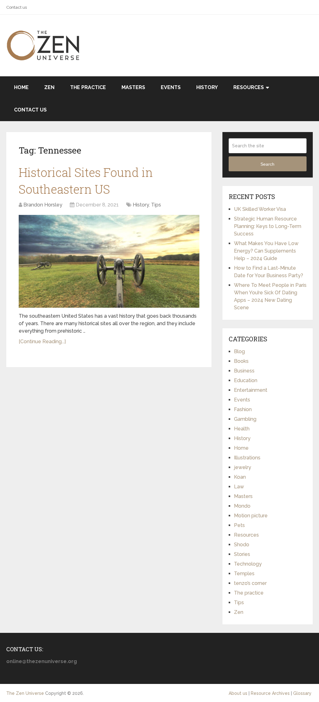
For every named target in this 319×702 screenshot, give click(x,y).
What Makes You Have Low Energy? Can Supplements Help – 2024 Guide (266, 250)
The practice (88, 87)
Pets (239, 525)
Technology (248, 564)
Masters (133, 87)
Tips (156, 205)
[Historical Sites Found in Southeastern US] (109, 261)
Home (21, 87)
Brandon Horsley (42, 205)
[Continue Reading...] (42, 341)
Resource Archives (270, 693)
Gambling (245, 419)
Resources (248, 87)
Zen (49, 87)
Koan (240, 477)
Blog (239, 351)
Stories (242, 554)
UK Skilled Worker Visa (260, 209)
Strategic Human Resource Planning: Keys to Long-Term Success (267, 226)
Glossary (302, 693)
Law (239, 487)
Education (245, 380)
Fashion (243, 409)
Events (171, 87)
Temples (244, 573)
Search (267, 164)
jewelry (242, 467)
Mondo (242, 506)
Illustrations (247, 458)
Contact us (16, 7)
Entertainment (250, 390)
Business (244, 371)
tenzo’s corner (250, 583)
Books (241, 361)
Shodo (241, 545)
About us (238, 693)
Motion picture (251, 516)
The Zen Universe (25, 693)
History (207, 87)
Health (242, 429)
